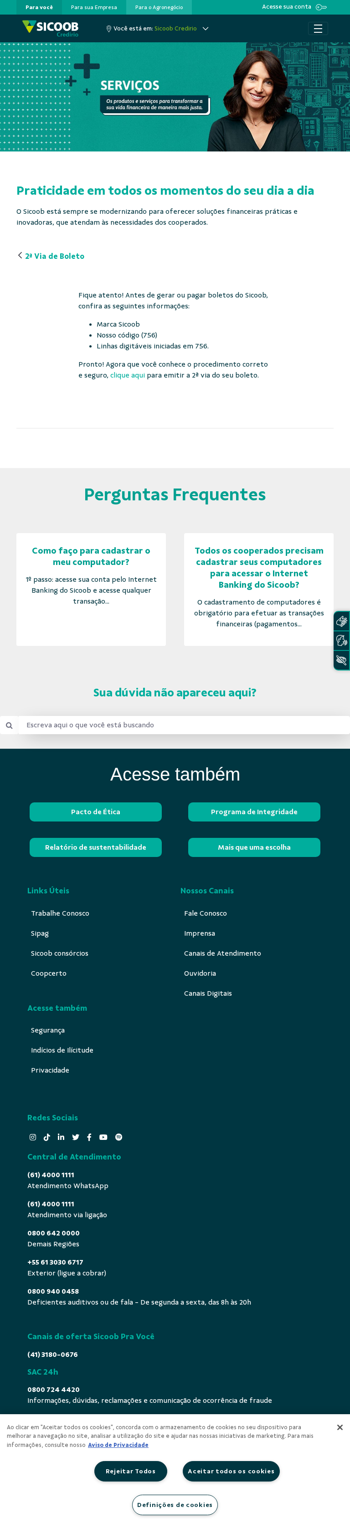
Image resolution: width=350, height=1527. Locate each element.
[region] (175, 1470)
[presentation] (39, 7)
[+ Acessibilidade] (341, 660)
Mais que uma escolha (254, 847)
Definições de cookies (175, 1504)
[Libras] (341, 621)
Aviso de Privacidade (118, 1445)
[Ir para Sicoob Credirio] (50, 28)
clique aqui (127, 375)
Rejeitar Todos (131, 1471)
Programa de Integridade (254, 812)
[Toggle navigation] (318, 28)
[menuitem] (39, 7)
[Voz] (341, 640)
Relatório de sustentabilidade (95, 847)
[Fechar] (340, 1427)
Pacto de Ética (95, 812)
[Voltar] (20, 256)
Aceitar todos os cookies (231, 1471)
